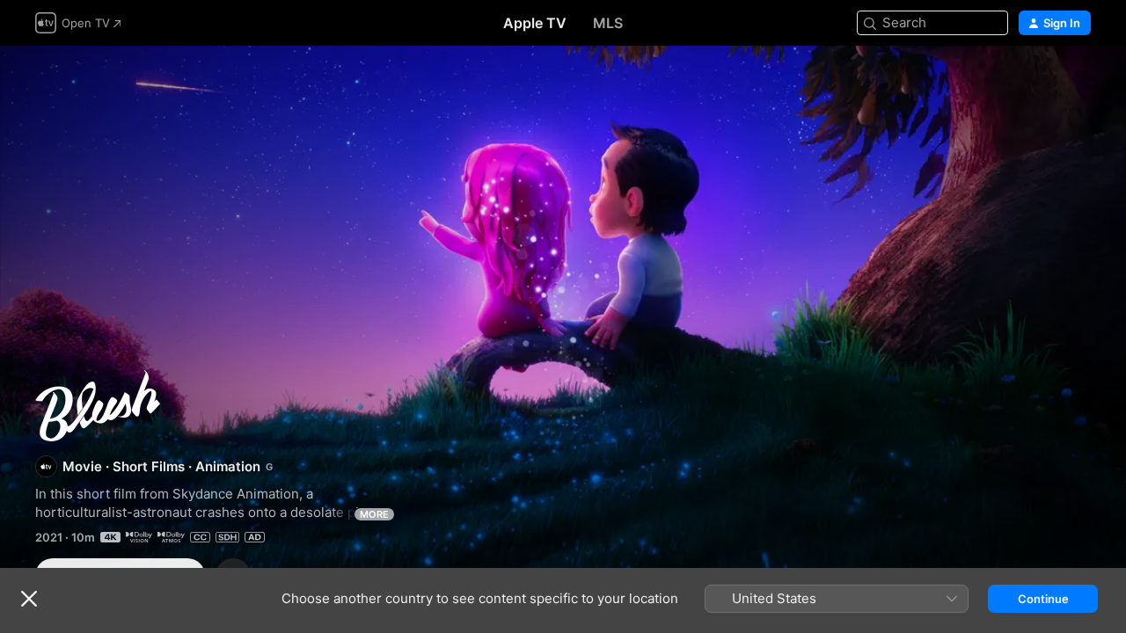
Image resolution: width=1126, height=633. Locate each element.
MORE (374, 514)
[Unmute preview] (1078, 80)
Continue (1043, 599)
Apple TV (535, 23)
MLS (608, 23)
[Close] (29, 599)
